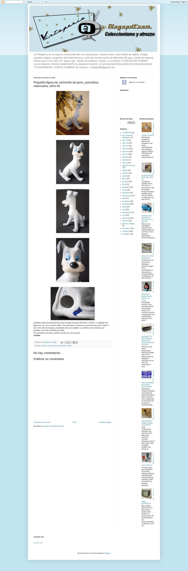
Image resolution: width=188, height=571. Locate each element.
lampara (125, 182)
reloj (124, 210)
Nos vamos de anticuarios (127, 136)
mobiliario (126, 187)
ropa (124, 215)
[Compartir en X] (71, 342)
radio (124, 207)
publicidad (126, 204)
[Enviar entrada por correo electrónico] (61, 342)
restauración (127, 212)
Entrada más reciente (42, 422)
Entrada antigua (105, 422)
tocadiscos (126, 228)
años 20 (125, 140)
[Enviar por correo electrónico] (66, 342)
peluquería (126, 193)
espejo (124, 170)
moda (124, 190)
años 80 (125, 157)
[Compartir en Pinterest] (76, 342)
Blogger (107, 553)
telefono (125, 221)
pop (123, 198)
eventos (125, 173)
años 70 (125, 154)
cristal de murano (128, 165)
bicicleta (125, 160)
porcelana (62, 345)
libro (124, 184)
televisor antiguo (128, 224)
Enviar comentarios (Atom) (54, 426)
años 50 (125, 149)
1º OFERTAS (127, 133)
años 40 (125, 146)
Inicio (75, 422)
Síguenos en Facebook (124, 82)
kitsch (124, 179)
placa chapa (126, 196)
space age (126, 218)
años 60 (44, 345)
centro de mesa (53, 345)
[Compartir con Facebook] (74, 342)
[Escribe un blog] (68, 342)
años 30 (125, 143)
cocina (124, 163)
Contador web (37, 542)
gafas (124, 176)
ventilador (126, 234)
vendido (69, 345)
